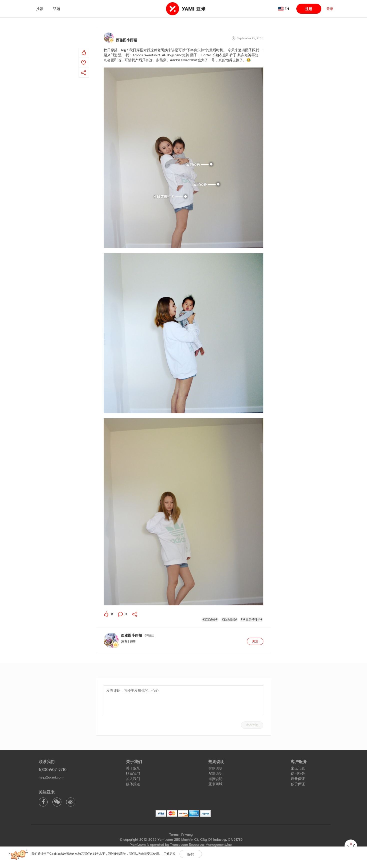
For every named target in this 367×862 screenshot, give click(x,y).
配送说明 (215, 774)
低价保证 (298, 784)
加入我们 (133, 779)
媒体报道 (133, 784)
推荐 (39, 9)
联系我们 (133, 774)
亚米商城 (215, 784)
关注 (255, 641)
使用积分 (298, 774)
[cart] (351, 846)
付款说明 (215, 768)
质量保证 (298, 779)
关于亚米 (133, 768)
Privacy (187, 834)
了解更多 (170, 854)
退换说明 (215, 779)
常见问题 (298, 768)
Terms (174, 834)
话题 (56, 9)
